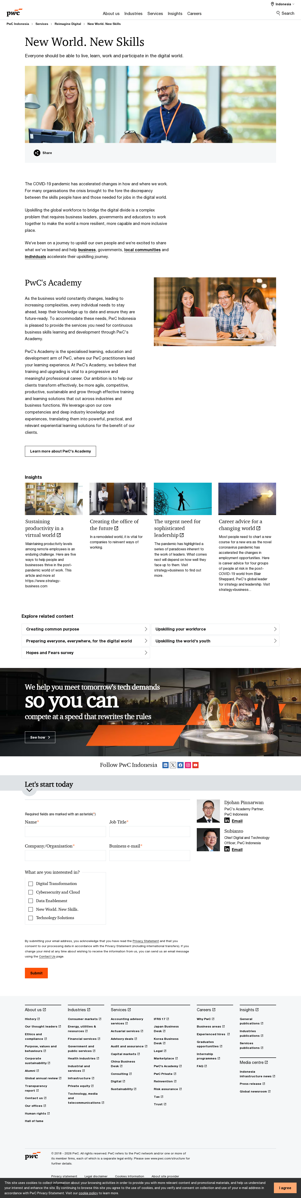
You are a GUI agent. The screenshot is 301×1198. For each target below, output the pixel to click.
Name (32, 822)
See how (38, 737)
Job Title (119, 822)
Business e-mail (126, 846)
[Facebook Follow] (180, 766)
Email (237, 821)
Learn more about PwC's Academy (60, 451)
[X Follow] (173, 766)
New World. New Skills (104, 24)
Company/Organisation (50, 846)
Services (41, 24)
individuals (35, 256)
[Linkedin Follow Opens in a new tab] (227, 820)
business (87, 249)
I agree (285, 1188)
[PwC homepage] (14, 11)
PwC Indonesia (18, 24)
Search (288, 13)
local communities (142, 249)
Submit (36, 973)
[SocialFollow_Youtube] (195, 766)
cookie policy (88, 1193)
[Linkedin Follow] (165, 766)
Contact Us (47, 956)
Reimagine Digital (68, 24)
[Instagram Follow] (188, 766)
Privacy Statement (146, 941)
